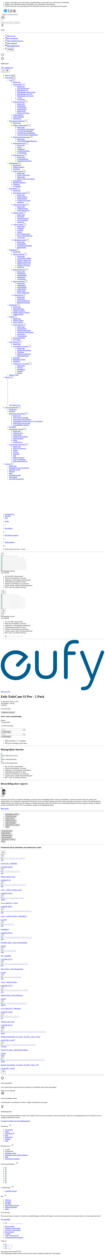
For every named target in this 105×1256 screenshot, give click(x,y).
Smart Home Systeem (16, 429)
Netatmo (7, 1139)
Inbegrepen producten (8, 712)
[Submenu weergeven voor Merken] (11, 377)
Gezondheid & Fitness (20, 346)
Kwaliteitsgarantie (15, 475)
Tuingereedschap (18, 117)
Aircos (19, 147)
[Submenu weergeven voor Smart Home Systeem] (24, 429)
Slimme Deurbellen (19, 205)
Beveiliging (13, 188)
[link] (7, 521)
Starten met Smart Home (17, 414)
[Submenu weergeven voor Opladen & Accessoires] (30, 363)
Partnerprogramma (11, 1207)
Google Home (17, 442)
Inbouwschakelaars (23, 301)
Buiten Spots (21, 111)
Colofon (7, 1234)
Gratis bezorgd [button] (5, 709)
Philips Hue (9, 1137)
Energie (11, 317)
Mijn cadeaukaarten (13, 46)
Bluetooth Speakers (19, 182)
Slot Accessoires (22, 220)
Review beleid (9, 1226)
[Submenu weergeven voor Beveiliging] (18, 188)
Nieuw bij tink (13, 375)
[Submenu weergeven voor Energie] (15, 316)
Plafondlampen (22, 275)
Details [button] (3, 720)
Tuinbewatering (18, 115)
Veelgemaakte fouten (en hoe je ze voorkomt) (27, 421)
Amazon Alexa (18, 433)
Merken (7, 377)
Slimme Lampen (18, 254)
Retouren (12, 471)
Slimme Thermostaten (20, 125)
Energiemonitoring (19, 338)
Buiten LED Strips (23, 113)
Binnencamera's (22, 197)
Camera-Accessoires (23, 200)
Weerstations (17, 118)
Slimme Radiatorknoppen (21, 137)
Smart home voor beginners (22, 419)
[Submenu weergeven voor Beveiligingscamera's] (28, 193)
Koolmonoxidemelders (24, 246)
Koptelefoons (17, 181)
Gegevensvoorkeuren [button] (12, 1235)
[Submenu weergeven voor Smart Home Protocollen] (26, 444)
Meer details (5, 808)
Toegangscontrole (23, 218)
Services (7, 464)
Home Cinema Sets (23, 175)
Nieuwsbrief (13, 477)
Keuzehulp (12, 427)
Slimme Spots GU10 (24, 264)
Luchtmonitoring (22, 159)
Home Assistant (18, 438)
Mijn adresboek (12, 43)
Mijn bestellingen (12, 38)
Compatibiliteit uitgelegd (21, 425)
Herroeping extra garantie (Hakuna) (16, 1155)
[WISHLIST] (52, 55)
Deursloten (20, 216)
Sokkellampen (21, 109)
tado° (6, 1135)
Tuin (10, 80)
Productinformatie (7, 831)
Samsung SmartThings (20, 437)
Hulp (10, 473)
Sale (6, 518)
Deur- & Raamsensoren (25, 236)
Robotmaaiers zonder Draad (26, 92)
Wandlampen (21, 106)
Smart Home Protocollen (17, 444)
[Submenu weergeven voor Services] (12, 464)
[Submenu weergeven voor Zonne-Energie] (24, 324)
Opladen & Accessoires (20, 364)
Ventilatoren (21, 149)
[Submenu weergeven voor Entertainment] (19, 163)
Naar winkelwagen (7, 67)
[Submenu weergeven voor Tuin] (13, 80)
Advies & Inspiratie (11, 407)
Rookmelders (21, 244)
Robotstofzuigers (18, 309)
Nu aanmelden (5, 1219)
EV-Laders (16, 340)
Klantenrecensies (7, 835)
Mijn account (11, 36)
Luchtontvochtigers (23, 151)
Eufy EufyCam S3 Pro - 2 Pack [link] (15, 549)
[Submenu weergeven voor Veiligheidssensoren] (27, 240)
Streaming (16, 184)
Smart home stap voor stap (21, 423)
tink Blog (12, 411)
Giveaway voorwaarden (13, 1230)
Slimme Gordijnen (19, 311)
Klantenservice (10, 514)
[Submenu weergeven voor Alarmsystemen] (24, 224)
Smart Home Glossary (12, 1205)
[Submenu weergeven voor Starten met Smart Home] (26, 413)
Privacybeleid (9, 1232)
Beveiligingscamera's (20, 193)
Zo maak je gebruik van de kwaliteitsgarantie (15, 1121)
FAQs (3, 841)
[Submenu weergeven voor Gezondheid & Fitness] (29, 346)
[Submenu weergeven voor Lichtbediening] (24, 295)
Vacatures (8, 1202)
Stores (7, 1209)
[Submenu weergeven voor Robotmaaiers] (23, 84)
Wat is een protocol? (19, 448)
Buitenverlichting (18, 102)
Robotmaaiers (17, 84)
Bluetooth (16, 454)
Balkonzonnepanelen (24, 330)
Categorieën (9, 77)
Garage (19, 98)
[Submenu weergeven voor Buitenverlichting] (26, 101)
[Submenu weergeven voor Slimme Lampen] (25, 254)
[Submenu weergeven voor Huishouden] (18, 305)
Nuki (6, 1141)
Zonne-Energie (18, 325)
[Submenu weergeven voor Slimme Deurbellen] (27, 204)
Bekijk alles (17, 82)
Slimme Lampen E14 (24, 262)
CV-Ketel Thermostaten (25, 131)
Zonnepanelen (21, 329)
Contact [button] (7, 1149)
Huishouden (13, 305)
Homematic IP (9, 1133)
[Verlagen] (2, 729)
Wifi (14, 456)
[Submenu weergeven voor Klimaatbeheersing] (27, 143)
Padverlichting (22, 107)
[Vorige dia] (3, 592)
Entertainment (13, 163)
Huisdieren (16, 361)
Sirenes (19, 232)
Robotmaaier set (22, 90)
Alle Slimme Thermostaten (26, 129)
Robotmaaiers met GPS (24, 94)
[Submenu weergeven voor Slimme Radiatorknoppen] (31, 137)
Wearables (20, 352)
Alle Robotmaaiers (23, 88)
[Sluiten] (7, 71)
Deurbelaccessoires (23, 210)
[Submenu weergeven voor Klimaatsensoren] (25, 155)
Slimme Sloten (18, 213)
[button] (52, 38)
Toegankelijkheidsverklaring (14, 1237)
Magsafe (20, 367)
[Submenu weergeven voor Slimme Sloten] (24, 212)
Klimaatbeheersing (19, 143)
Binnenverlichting (19, 270)
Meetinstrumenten (23, 356)
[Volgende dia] (3, 611)
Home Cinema (18, 171)
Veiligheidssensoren (19, 240)
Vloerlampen (21, 279)
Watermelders (21, 247)
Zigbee (15, 450)
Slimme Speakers (18, 167)
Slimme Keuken (18, 314)
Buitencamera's (22, 199)
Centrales (20, 230)
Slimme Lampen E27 (24, 260)
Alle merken (9, 1130)
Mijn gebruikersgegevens (15, 41)
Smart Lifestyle (14, 342)
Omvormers (21, 334)
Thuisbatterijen (22, 336)
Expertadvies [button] (9, 1151)
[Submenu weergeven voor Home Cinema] (24, 171)
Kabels (19, 373)
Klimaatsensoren (18, 155)
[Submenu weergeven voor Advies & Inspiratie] (19, 407)
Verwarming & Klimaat (16, 121)
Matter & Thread (18, 457)
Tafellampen (21, 277)
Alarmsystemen (18, 224)
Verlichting (12, 250)
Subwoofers (21, 177)
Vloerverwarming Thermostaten (27, 135)
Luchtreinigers (22, 153)
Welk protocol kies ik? (20, 461)
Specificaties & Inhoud (8, 839)
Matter (15, 440)
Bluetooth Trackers (19, 359)
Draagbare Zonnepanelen (25, 332)
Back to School (10, 75)
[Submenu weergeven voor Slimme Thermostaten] (29, 125)
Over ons (8, 1200)
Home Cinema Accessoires (26, 179)
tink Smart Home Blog (16, 479)
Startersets (20, 202)
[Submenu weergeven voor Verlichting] (17, 249)
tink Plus (8, 516)
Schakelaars (21, 299)
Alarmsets (20, 228)
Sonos (7, 1131)
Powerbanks (21, 369)
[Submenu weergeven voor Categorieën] (14, 77)
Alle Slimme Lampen (24, 258)
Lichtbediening (18, 295)
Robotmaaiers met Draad (25, 96)
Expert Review (6, 833)
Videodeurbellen (22, 208)
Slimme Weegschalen (24, 350)
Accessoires (17, 186)
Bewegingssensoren (23, 234)
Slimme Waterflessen (24, 354)
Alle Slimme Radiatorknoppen (27, 141)
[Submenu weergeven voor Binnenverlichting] (26, 269)
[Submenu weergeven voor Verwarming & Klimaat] (25, 121)
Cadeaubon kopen (11, 1191)
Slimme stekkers (18, 320)
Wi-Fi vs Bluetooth (19, 459)
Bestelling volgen (14, 470)
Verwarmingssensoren (24, 161)
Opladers (20, 371)
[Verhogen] (24, 730)
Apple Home (17, 435)
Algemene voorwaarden (13, 1228)
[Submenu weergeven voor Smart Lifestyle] (20, 342)
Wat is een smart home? (20, 417)
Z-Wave (15, 452)
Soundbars (16, 169)
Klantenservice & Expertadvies (19, 468)
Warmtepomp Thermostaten (26, 133)
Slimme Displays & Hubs (21, 312)
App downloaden (6, 837)
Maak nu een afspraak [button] (8, 1091)
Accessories (21, 99)
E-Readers (16, 358)
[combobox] (10, 23)
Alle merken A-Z (14, 405)
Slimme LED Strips (23, 265)
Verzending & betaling (12, 1159)
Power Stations (18, 322)
